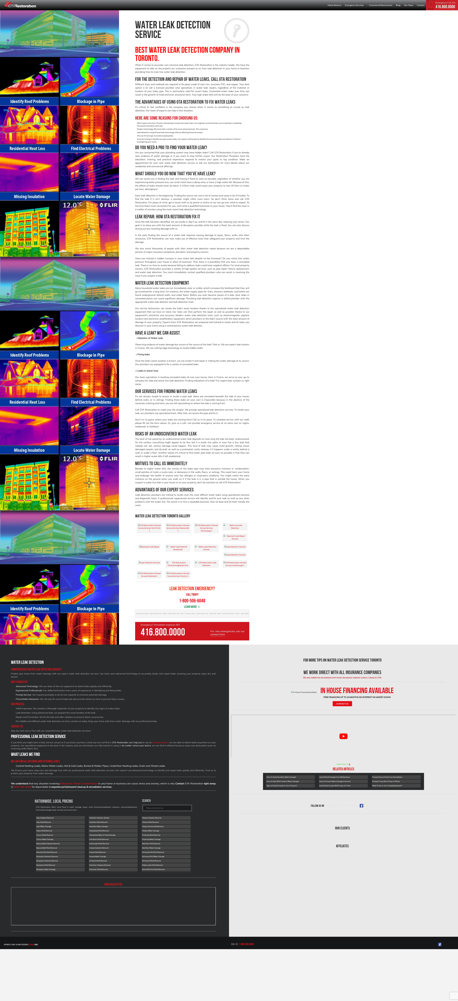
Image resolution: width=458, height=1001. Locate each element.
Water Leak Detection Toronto (247, 613)
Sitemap (31, 945)
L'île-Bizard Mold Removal (99, 839)
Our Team (408, 5)
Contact (420, 5)
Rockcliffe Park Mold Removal (153, 869)
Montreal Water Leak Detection (222, 613)
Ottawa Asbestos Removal (151, 818)
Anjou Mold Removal (44, 831)
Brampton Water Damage (45, 869)
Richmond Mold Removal (151, 861)
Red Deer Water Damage (151, 848)
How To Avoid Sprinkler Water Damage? (281, 777)
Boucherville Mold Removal (46, 852)
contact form (217, 634)
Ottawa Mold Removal (150, 822)
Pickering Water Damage (151, 839)
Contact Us (342, 704)
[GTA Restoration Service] (20, 4)
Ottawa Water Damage (150, 831)
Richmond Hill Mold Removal (153, 852)
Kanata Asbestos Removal (98, 848)
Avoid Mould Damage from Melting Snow (334, 777)
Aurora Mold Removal (44, 835)
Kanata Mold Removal (97, 852)
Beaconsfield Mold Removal (46, 848)
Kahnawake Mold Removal (99, 844)
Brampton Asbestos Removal (47, 856)
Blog (398, 5)
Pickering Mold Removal (151, 835)
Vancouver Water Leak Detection (148, 613)
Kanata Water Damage (97, 856)
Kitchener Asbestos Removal (100, 865)
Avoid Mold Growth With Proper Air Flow (335, 786)
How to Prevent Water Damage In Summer (335, 781)
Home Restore (334, 5)
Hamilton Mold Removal (98, 822)
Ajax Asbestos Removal (45, 818)
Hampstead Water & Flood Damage (102, 835)
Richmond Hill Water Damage (153, 856)
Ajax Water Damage (43, 826)
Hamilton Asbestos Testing (99, 818)
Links (36, 945)
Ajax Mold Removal (43, 822)
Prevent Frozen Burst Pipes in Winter (386, 781)
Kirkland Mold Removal (98, 861)
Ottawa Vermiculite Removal (153, 826)
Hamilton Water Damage (98, 826)
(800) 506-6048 (22, 786)
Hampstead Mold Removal (99, 831)
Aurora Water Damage (44, 839)
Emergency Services (354, 5)
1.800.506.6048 (246, 944)
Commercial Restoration (380, 5)
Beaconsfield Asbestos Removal (48, 844)
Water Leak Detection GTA (173, 613)
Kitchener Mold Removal (98, 869)
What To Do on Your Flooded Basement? (387, 786)
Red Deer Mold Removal (151, 844)
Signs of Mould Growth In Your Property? (282, 786)
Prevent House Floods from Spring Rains (387, 777)
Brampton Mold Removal (45, 865)
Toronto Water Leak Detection (196, 613)
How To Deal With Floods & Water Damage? (283, 781)
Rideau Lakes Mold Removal (152, 865)
